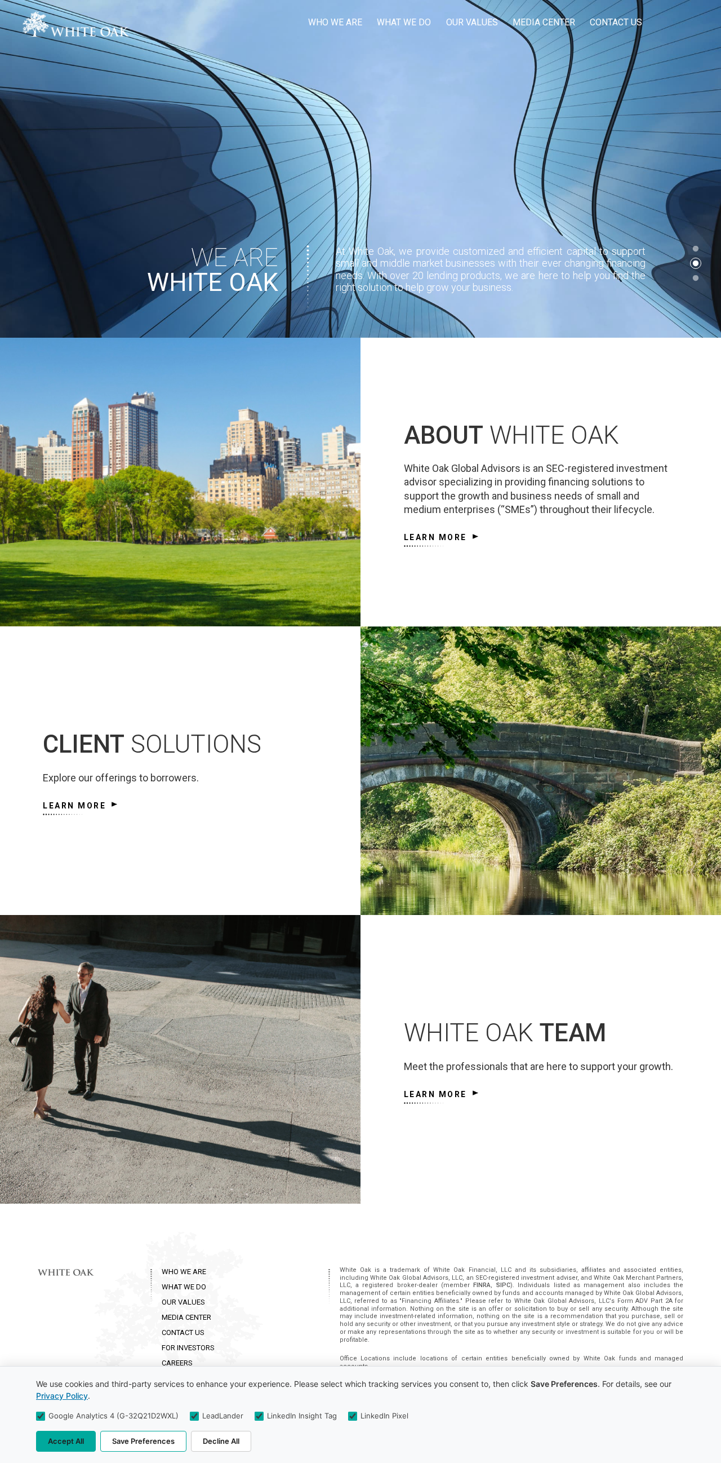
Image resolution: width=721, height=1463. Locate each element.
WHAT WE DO (184, 1287)
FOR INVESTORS (188, 1347)
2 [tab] (695, 263)
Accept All (66, 1441)
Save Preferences (143, 1441)
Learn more (435, 537)
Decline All (221, 1441)
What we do (404, 22)
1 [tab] (695, 248)
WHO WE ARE (184, 1271)
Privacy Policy (62, 1395)
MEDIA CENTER (186, 1317)
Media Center (544, 22)
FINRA (482, 1285)
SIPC (503, 1285)
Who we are (335, 22)
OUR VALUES (183, 1302)
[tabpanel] (360, 169)
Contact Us (616, 22)
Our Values (472, 22)
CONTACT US (183, 1332)
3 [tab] (695, 278)
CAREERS (177, 1363)
